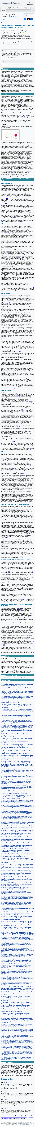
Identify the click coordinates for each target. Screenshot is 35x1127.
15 (5, 203)
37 (26, 384)
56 (22, 557)
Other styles (11, 57)
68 (31, 635)
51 (31, 501)
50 (24, 489)
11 (30, 465)
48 (23, 473)
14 (7, 198)
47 (15, 468)
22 (24, 253)
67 (5, 630)
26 (9, 284)
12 (14, 171)
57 (9, 571)
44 (25, 430)
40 (19, 396)
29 (7, 303)
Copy (4, 57)
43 (26, 420)
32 (10, 336)
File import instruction (13, 65)
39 (17, 394)
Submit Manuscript (21, 7)
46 (30, 449)
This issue (15, 17)
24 (7, 251)
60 (7, 582)
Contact (3, 10)
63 (20, 609)
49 (15, 480)
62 (17, 590)
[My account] (33, 10)
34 (19, 351)
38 (15, 394)
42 (29, 401)
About (7, 7)
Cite (3, 19)
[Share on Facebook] (25, 19)
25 (14, 266)
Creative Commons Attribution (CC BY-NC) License (14, 1117)
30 (18, 319)
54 (7, 546)
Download (5, 65)
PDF (26, 15)
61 (10, 585)
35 (17, 356)
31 (22, 325)
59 (1, 578)
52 (27, 534)
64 (21, 609)
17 (14, 227)
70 (4, 645)
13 (18, 187)
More (19, 44)
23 (19, 257)
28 (5, 303)
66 (1, 626)
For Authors (12, 7)
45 (14, 441)
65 (28, 617)
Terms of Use (26, 1124)
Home (3, 7)
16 (13, 217)
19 (6, 251)
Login (28, 7)
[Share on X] (28, 19)
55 (29, 549)
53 (7, 537)
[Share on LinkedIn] (31, 19)
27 (25, 298)
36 (24, 364)
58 (32, 572)
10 (22, 409)
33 (25, 342)
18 (23, 237)
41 (15, 399)
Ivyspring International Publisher (14, 1122)
